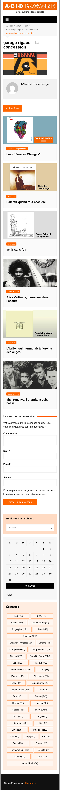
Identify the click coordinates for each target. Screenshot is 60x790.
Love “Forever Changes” (23, 154)
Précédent (14, 108)
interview (41, 709)
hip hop (42, 703)
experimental (40, 683)
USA (42, 756)
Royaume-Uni (20, 750)
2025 (41, 616)
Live (43, 723)
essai (16, 683)
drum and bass (21, 669)
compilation (17, 649)
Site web (7, 477)
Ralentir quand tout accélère (26, 202)
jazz (18, 716)
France (41, 696)
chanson (30, 636)
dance (18, 663)
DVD (44, 669)
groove (18, 703)
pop (30, 736)
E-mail (7, 464)
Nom (6, 451)
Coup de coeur (40, 656)
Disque (41, 663)
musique (40, 730)
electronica (41, 676)
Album (17, 622)
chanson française (20, 642)
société (43, 750)
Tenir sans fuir (16, 249)
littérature (20, 723)
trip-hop (19, 756)
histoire (18, 709)
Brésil (43, 629)
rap (46, 736)
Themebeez (30, 783)
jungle (41, 716)
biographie (19, 629)
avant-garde (40, 622)
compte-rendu (41, 649)
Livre (17, 730)
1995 (18, 616)
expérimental (20, 689)
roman (41, 743)
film (44, 689)
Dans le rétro (13, 292)
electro (17, 676)
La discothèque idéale (17, 149)
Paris (14, 736)
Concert (16, 656)
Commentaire (10, 433)
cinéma (45, 642)
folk (17, 696)
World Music (30, 763)
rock (18, 743)
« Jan (9, 595)
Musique (11, 196)
